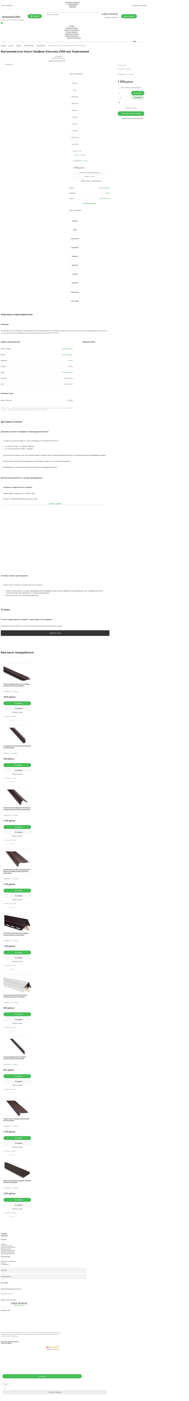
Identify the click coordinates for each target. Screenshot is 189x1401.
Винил (107, 193)
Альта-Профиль (104, 188)
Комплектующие (67, 349)
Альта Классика (104, 198)
